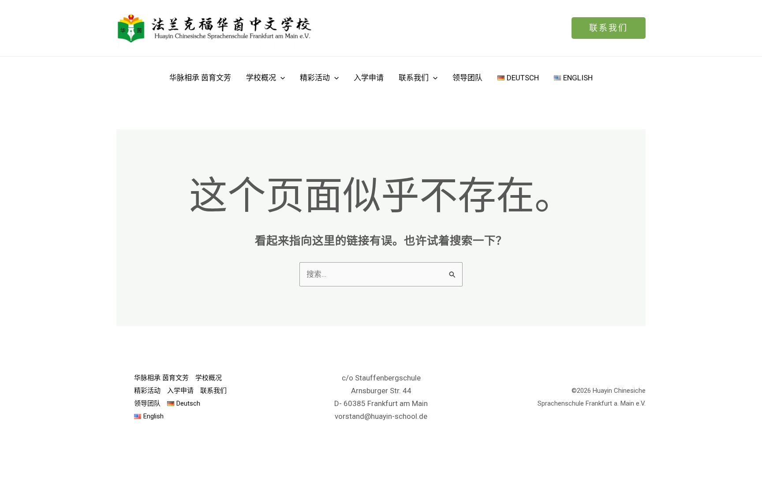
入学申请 (369, 77)
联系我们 (414, 77)
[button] (609, 28)
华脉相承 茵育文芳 (200, 77)
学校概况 (261, 77)
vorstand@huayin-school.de (381, 416)
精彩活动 (315, 77)
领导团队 (467, 77)
